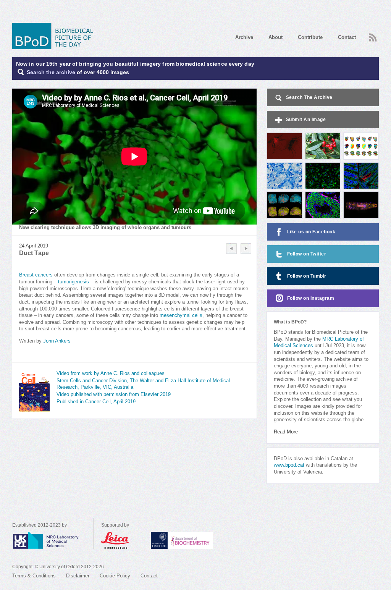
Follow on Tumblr (306, 276)
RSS (372, 35)
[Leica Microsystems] (122, 540)
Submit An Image (306, 119)
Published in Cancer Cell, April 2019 (96, 401)
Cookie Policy (115, 576)
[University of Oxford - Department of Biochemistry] (196, 540)
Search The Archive (309, 97)
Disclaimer (77, 576)
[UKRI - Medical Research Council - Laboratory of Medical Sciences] (52, 540)
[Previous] (231, 248)
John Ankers (57, 341)
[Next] (246, 248)
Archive (244, 37)
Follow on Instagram (310, 298)
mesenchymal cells (181, 315)
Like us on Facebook (311, 231)
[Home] (55, 36)
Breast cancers (36, 275)
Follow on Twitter (306, 254)
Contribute (310, 37)
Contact (347, 37)
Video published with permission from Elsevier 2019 (114, 394)
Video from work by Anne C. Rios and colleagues (111, 373)
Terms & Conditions (34, 576)
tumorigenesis (73, 281)
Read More (286, 432)
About (275, 37)
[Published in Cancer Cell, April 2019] (34, 391)
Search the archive (51, 72)
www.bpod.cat (289, 465)
